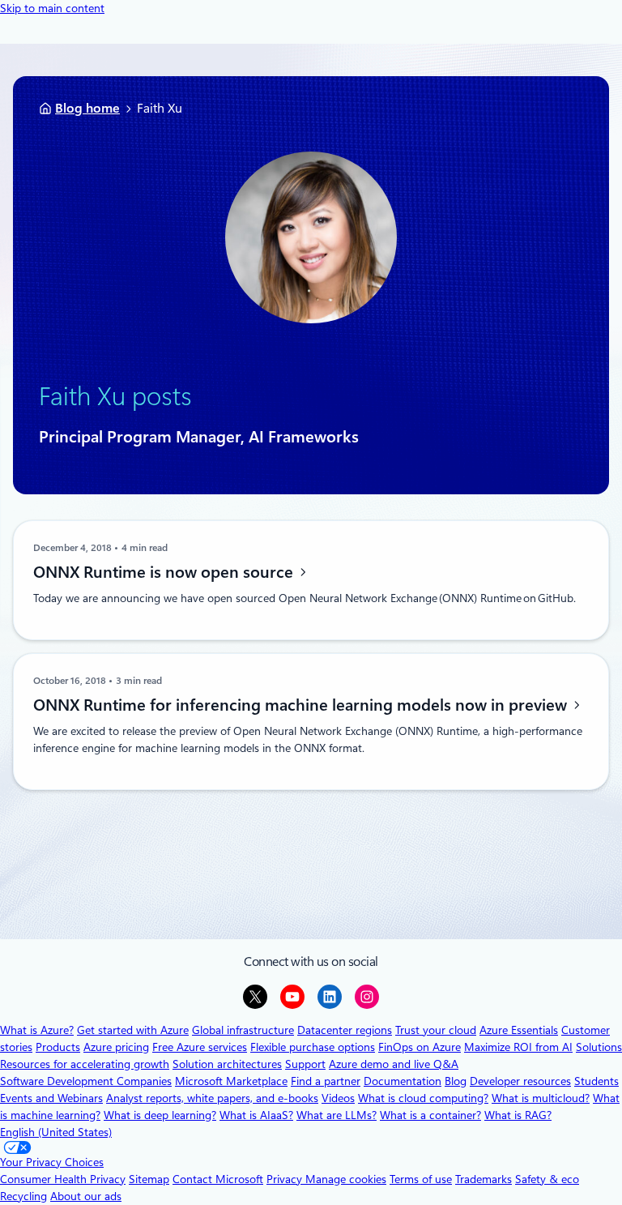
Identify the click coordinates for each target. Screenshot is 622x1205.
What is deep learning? (160, 1115)
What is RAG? (518, 1115)
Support (305, 1064)
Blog (455, 1081)
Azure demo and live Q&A (393, 1064)
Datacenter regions (344, 1029)
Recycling (23, 1196)
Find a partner (325, 1081)
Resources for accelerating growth (84, 1064)
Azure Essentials (518, 1029)
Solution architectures (227, 1064)
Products (58, 1046)
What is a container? (430, 1115)
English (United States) (56, 1132)
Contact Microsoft (218, 1179)
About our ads (85, 1196)
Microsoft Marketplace (231, 1081)
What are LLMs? (336, 1115)
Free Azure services (199, 1046)
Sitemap (149, 1179)
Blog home (87, 108)
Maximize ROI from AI (518, 1046)
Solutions (599, 1046)
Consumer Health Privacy (63, 1179)
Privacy (285, 1179)
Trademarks (483, 1179)
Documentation (402, 1081)
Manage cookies (345, 1179)
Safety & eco (547, 1179)
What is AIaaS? (256, 1115)
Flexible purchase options (312, 1046)
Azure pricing (116, 1046)
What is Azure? (37, 1029)
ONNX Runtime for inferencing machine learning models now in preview (302, 705)
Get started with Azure (133, 1029)
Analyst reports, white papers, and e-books (212, 1098)
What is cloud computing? (423, 1098)
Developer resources (520, 1081)
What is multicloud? (541, 1098)
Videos (338, 1098)
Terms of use (421, 1179)
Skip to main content (52, 8)
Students (596, 1081)
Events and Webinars (51, 1098)
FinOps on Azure (419, 1046)
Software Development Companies (86, 1081)
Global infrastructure (243, 1029)
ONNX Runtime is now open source (165, 572)
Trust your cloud (435, 1029)
